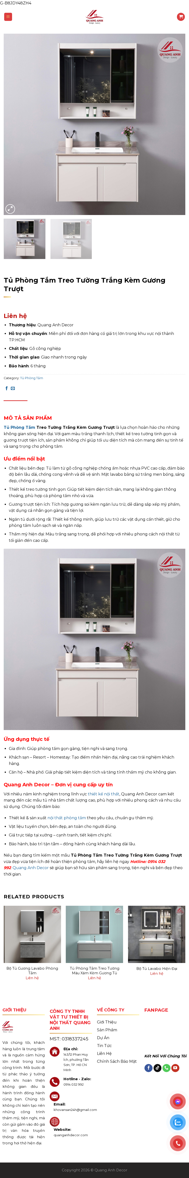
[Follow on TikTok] (158, 1068)
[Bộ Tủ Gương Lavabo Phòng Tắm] (32, 934)
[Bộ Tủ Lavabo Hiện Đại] (156, 934)
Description (16, 405)
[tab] (16, 405)
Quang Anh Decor (31, 867)
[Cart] (181, 17)
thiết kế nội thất (103, 794)
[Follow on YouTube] (175, 1068)
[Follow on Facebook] (148, 1068)
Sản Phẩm (28, 271)
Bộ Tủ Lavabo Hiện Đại (156, 968)
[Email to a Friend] (13, 388)
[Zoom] (10, 209)
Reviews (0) (41, 405)
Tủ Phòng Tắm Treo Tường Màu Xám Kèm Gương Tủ (94, 970)
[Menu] (8, 17)
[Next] (175, 124)
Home (9, 271)
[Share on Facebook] (7, 388)
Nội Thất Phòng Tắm (78, 271)
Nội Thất (49, 271)
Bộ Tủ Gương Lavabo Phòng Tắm (32, 970)
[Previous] (13, 124)
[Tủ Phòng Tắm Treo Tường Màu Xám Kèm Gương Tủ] (94, 934)
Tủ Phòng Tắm (113, 271)
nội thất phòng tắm (66, 818)
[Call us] (166, 1068)
